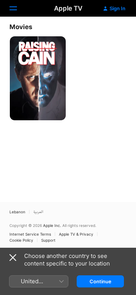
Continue (100, 281)
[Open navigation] (17, 8)
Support (48, 240)
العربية (38, 212)
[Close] (12, 257)
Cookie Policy (21, 240)
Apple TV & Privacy (76, 234)
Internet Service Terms (30, 234)
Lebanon (17, 212)
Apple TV (68, 8)
